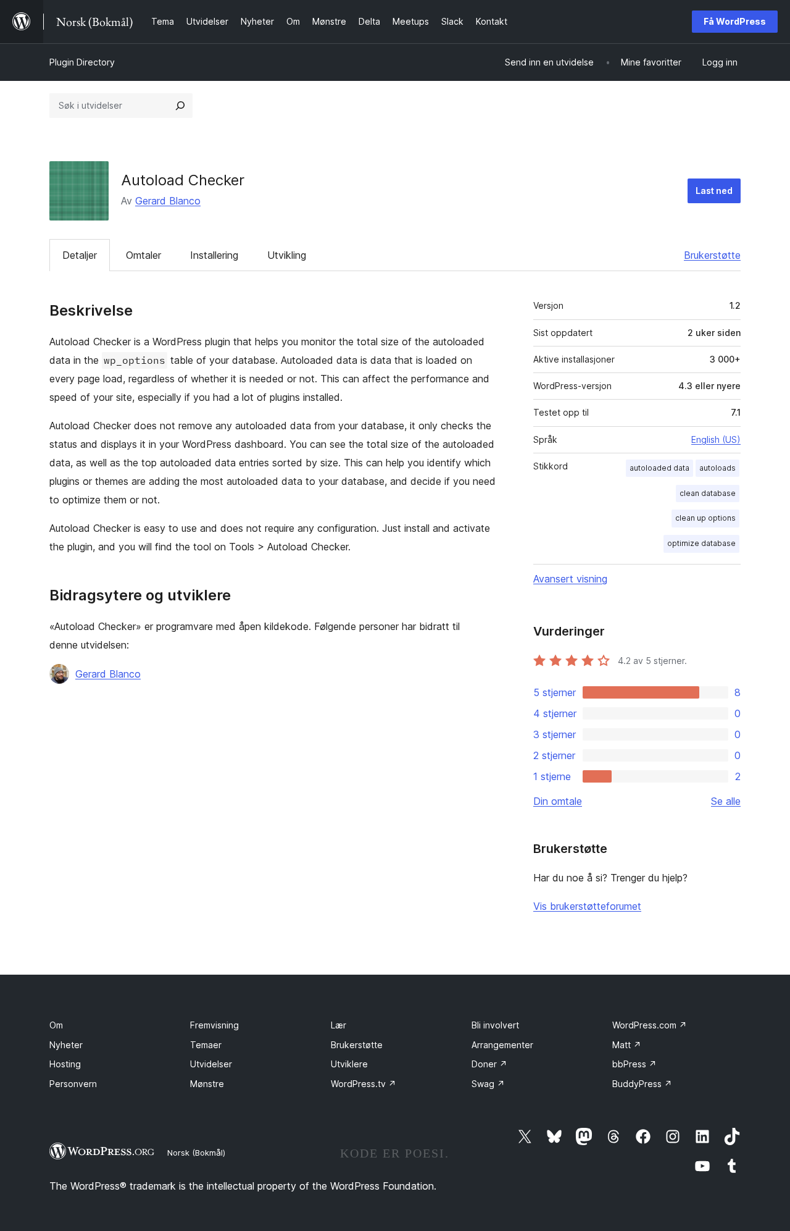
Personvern (73, 1083)
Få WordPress (735, 21)
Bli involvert (495, 1025)
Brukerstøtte (712, 255)
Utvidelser (211, 1064)
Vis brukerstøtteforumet (587, 906)
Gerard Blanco (168, 201)
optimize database (701, 543)
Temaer (206, 1045)
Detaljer (79, 255)
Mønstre (207, 1083)
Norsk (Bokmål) (196, 1152)
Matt (626, 1045)
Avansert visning (570, 579)
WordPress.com (649, 1025)
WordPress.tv (363, 1083)
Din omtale (557, 801)
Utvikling (286, 255)
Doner (489, 1064)
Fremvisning (214, 1025)
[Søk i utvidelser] (180, 105)
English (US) (716, 439)
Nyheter (66, 1045)
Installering (214, 255)
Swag (488, 1083)
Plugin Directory (82, 62)
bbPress (634, 1064)
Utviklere (349, 1064)
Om (56, 1025)
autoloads (717, 468)
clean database (708, 493)
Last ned (714, 190)
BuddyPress (642, 1083)
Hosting (65, 1064)
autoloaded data (659, 468)
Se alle (726, 801)
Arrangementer (502, 1045)
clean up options (705, 518)
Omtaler (143, 255)
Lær (338, 1025)
